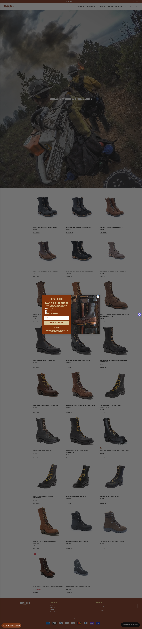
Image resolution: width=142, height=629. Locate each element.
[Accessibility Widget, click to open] (139, 314)
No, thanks (56, 327)
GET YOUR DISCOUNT (56, 323)
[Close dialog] (98, 296)
